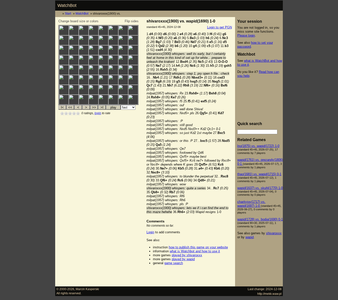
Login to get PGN (219, 27)
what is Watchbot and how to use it (195, 251)
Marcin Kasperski (87, 289)
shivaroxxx (274, 233)
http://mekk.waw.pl (269, 293)
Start (68, 13)
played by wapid (183, 259)
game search (173, 263)
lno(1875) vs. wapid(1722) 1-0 (258, 146)
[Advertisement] (189, 275)
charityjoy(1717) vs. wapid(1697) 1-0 (251, 204)
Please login (246, 35)
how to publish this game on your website (198, 247)
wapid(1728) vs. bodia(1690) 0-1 (260, 219)
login (98, 113)
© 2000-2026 (65, 289)
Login (150, 232)
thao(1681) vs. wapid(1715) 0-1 (259, 174)
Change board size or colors (78, 21)
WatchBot (66, 5)
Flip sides (132, 21)
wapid (249, 237)
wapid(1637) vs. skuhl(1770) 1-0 (260, 188)
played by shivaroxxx (187, 255)
